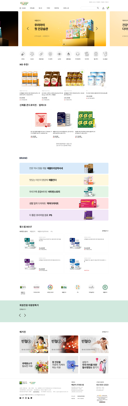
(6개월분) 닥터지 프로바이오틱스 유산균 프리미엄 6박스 (74, 94)
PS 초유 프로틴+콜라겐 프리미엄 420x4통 (96, 93)
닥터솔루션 (91, 292)
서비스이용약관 (80, 398)
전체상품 (32, 8)
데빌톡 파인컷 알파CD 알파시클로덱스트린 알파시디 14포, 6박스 (85, 132)
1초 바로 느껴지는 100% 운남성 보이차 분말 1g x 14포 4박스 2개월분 (52, 94)
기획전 (48, 8)
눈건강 (59, 59)
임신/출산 (105, 59)
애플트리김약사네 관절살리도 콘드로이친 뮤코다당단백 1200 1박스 (63, 132)
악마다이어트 (36, 292)
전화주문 (56, 8)
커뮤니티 (106, 2)
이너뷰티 (50, 59)
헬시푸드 (96, 59)
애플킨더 (64, 292)
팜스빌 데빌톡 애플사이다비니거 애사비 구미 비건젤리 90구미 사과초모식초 (41, 132)
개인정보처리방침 (81, 396)
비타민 (22, 59)
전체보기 (105, 231)
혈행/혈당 (68, 59)
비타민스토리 (50, 292)
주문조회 (102, 2)
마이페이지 (98, 2)
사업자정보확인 (36, 391)
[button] (62, 44)
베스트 (40, 8)
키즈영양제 (77, 59)
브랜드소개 (66, 8)
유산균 (32, 59)
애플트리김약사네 (23, 293)
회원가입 (90, 2)
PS (77, 292)
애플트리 (105, 292)
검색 (98, 8)
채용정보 (73, 398)
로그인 (94, 2)
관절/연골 (41, 59)
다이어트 (87, 59)
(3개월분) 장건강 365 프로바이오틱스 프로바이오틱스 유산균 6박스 (30, 94)
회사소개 (73, 396)
